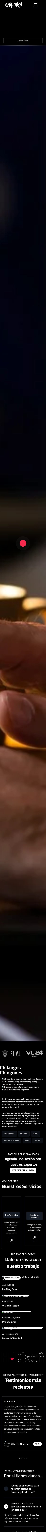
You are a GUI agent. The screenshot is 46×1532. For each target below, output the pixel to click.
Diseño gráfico (11, 1214)
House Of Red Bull (12, 1338)
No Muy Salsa (10, 1289)
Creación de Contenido (34, 1216)
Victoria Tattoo (10, 1306)
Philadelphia (9, 1322)
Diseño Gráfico (12, 1278)
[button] (19, 1458)
